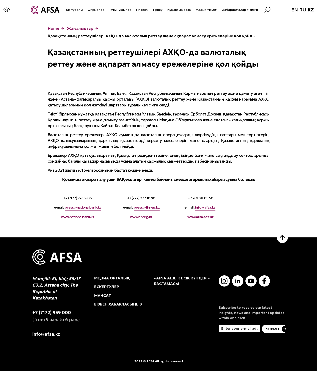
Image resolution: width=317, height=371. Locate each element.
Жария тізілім (206, 10)
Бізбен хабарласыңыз (118, 304)
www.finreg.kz (141, 217)
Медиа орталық (112, 278)
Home (53, 28)
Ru (302, 10)
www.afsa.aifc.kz (200, 217)
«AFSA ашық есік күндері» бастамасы (182, 281)
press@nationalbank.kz (83, 207)
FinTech (142, 10)
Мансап (102, 295)
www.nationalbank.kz (77, 217)
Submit (272, 329)
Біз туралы (74, 10)
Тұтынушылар (120, 10)
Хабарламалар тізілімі (240, 10)
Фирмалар (96, 10)
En (294, 10)
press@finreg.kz (147, 207)
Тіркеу (157, 10)
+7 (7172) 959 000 (51, 312)
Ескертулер (106, 286)
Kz (311, 10)
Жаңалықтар (80, 28)
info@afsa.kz (205, 207)
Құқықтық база (179, 10)
